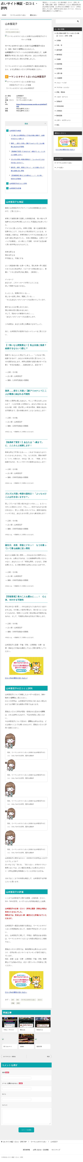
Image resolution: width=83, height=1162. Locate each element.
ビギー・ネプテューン (63, 120)
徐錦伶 (22, 1046)
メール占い (60, 167)
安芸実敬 (59, 64)
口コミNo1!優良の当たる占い (16, 992)
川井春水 (59, 111)
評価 (13, 1003)
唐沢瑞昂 (59, 50)
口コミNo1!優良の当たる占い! (16, 678)
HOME (4, 15)
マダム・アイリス (9, 1029)
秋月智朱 (59, 69)
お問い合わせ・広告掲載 (41, 1150)
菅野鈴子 (59, 101)
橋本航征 (59, 54)
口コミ (40, 999)
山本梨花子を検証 (15, 130)
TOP (15, 1142)
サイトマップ (56, 1150)
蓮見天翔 (39, 1046)
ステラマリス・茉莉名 (9, 1056)
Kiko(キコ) (40, 1029)
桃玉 (57, 125)
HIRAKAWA (60, 106)
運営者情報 (26, 1150)
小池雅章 (59, 78)
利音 (48, 1056)
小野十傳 (59, 73)
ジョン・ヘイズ (61, 83)
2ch (13, 999)
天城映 (58, 59)
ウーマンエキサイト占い (18, 15)
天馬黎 (58, 40)
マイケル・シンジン (62, 87)
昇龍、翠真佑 (60, 92)
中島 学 (59, 45)
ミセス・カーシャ (62, 97)
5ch (18, 999)
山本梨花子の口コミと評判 (18, 183)
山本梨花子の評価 (15, 188)
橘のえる (22, 1029)
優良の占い (33, 15)
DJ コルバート (8, 1046)
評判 (18, 1003)
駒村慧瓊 (59, 115)
